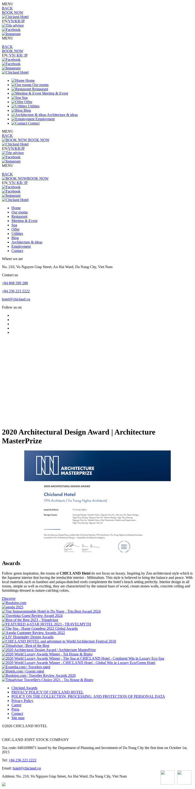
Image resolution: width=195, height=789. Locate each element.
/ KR (18, 55)
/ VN (11, 55)
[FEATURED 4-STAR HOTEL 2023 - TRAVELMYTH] (46, 624)
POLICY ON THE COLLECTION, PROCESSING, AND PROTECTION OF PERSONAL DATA (88, 696)
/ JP (25, 55)
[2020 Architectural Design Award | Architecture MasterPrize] (49, 650)
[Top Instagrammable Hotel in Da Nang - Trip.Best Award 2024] (51, 611)
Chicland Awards (24, 688)
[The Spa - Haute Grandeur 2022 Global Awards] (40, 628)
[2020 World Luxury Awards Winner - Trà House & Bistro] (47, 654)
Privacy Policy (22, 701)
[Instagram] (11, 34)
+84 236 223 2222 (16, 291)
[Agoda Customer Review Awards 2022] (33, 633)
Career (16, 705)
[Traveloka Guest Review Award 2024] (32, 616)
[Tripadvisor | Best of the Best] (25, 646)
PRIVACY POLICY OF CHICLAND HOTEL (47, 692)
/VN (10, 21)
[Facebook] (11, 30)
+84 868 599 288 (15, 283)
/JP (22, 21)
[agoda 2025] (12, 607)
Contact (17, 714)
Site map (17, 718)
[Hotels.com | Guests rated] (23, 671)
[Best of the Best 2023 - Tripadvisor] (30, 620)
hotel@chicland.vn (16, 299)
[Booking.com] (14, 603)
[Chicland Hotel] (15, 17)
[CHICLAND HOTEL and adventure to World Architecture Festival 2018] (59, 641)
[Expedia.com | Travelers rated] (26, 667)
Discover (8, 598)
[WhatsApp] (168, 777)
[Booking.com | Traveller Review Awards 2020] (39, 675)
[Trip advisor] (13, 25)
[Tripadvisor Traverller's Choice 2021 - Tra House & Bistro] (47, 680)
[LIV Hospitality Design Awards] (28, 637)
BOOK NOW (12, 12)
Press (15, 709)
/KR (17, 21)
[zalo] (184, 777)
